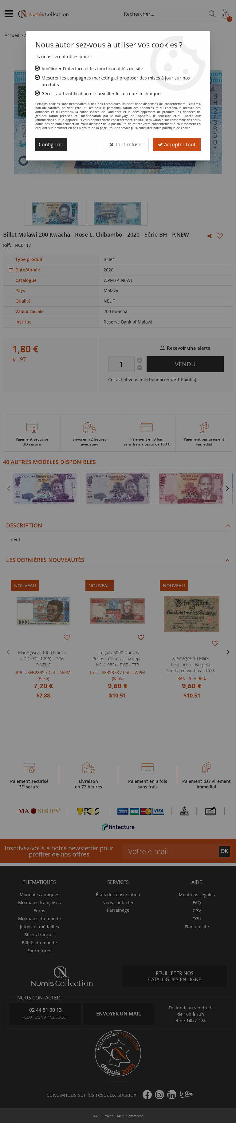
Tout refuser (129, 144)
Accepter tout (179, 144)
